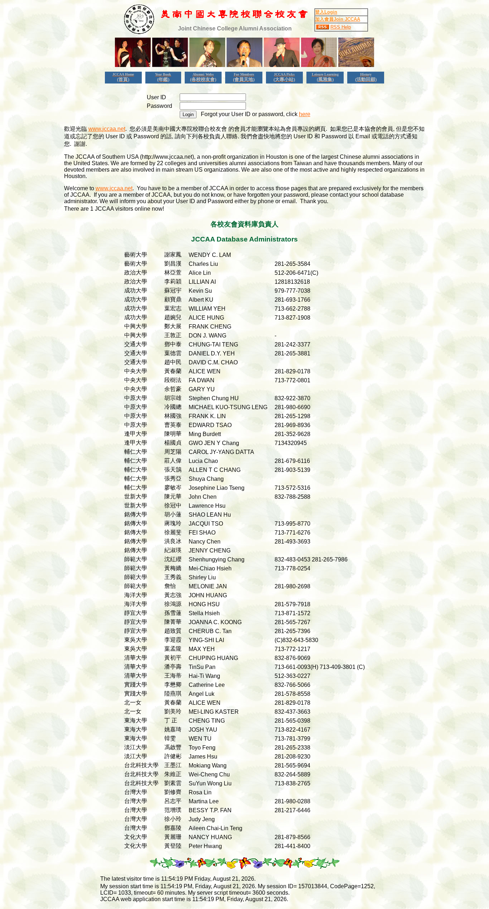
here (304, 114)
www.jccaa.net (106, 129)
